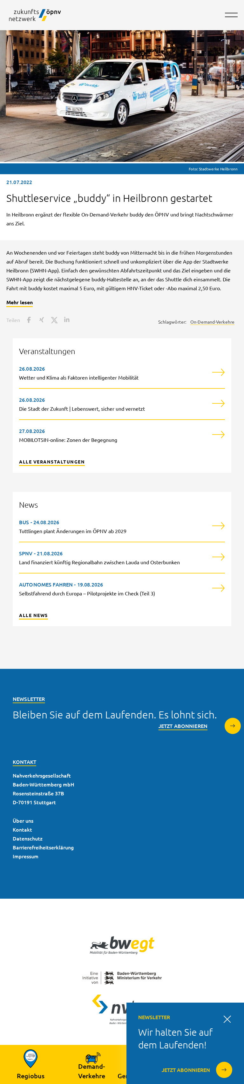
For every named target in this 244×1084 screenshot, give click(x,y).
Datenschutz (28, 838)
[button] (28, 320)
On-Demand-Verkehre (212, 322)
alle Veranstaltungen (52, 461)
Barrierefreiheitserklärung (43, 847)
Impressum (25, 856)
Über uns (23, 820)
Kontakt (22, 829)
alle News (33, 615)
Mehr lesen (19, 302)
